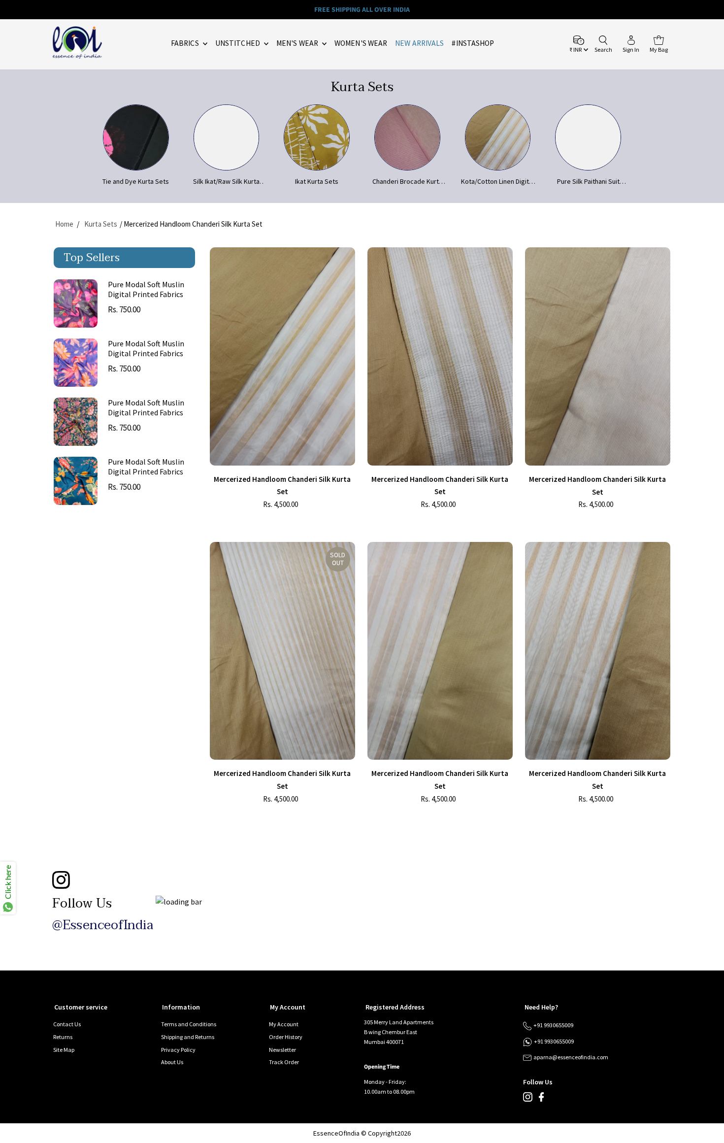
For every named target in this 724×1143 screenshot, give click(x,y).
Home (64, 224)
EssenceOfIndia (336, 1133)
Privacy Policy (178, 1049)
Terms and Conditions (188, 1024)
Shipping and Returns (187, 1037)
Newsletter (282, 1049)
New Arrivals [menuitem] (419, 43)
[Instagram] (528, 1099)
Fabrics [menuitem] (185, 43)
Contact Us (67, 1024)
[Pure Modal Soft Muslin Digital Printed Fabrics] (76, 303)
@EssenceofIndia (102, 925)
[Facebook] (541, 1099)
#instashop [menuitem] (473, 43)
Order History (285, 1037)
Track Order (284, 1062)
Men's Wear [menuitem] (298, 43)
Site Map (63, 1049)
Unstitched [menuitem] (238, 43)
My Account (283, 1024)
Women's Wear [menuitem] (360, 43)
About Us (172, 1062)
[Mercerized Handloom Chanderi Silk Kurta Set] (282, 356)
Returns (62, 1037)
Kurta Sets (100, 224)
